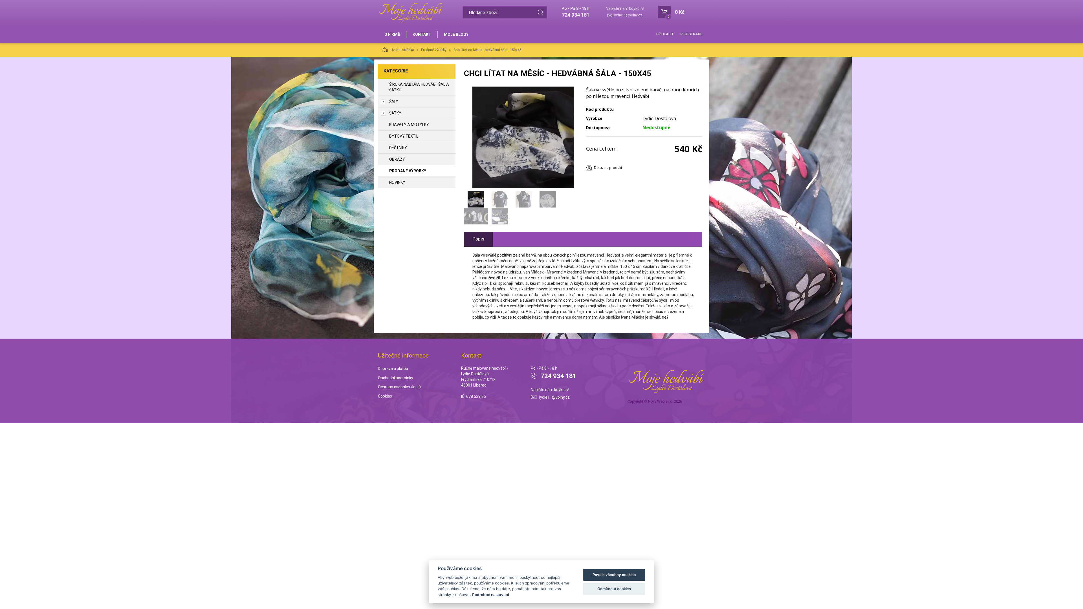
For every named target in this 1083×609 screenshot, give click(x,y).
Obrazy (397, 159)
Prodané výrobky (433, 50)
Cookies (385, 396)
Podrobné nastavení (490, 594)
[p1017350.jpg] (523, 137)
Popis (478, 239)
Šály (393, 101)
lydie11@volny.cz (628, 15)
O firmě (392, 34)
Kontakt (422, 34)
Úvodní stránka (402, 50)
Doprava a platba (393, 368)
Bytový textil (403, 136)
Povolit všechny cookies (614, 574)
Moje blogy (456, 34)
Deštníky (398, 147)
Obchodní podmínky (395, 378)
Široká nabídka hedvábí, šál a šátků (419, 87)
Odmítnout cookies (614, 588)
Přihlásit (664, 34)
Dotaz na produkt (608, 167)
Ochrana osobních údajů (399, 387)
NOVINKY (397, 182)
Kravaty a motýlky (409, 124)
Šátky (395, 113)
